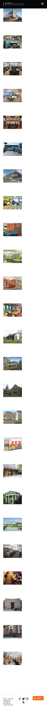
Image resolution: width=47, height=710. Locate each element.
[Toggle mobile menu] (42, 4)
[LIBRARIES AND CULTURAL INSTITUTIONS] (12, 14)
